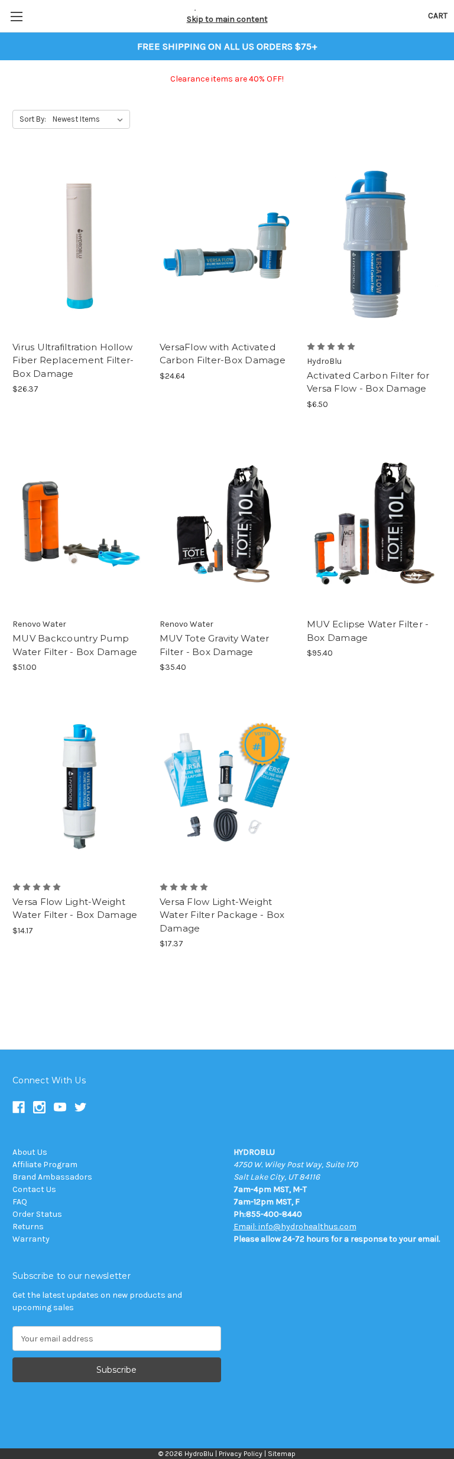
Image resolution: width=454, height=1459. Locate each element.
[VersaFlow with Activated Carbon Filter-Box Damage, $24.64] (227, 246)
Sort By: (33, 119)
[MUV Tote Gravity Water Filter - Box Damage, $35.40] (227, 523)
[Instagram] (39, 1107)
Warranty (31, 1239)
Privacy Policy (240, 1454)
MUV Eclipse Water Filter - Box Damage (368, 630)
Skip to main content (227, 19)
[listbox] (90, 119)
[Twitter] (80, 1107)
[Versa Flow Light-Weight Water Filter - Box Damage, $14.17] (79, 786)
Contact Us (34, 1189)
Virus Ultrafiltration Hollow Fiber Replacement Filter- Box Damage (73, 360)
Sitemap (282, 1454)
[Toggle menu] (16, 16)
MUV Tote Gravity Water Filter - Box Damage (215, 645)
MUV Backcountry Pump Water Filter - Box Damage (74, 645)
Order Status (37, 1214)
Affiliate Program (44, 1165)
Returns (28, 1227)
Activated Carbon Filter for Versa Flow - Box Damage (368, 382)
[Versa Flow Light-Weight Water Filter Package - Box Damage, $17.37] (227, 786)
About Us (29, 1152)
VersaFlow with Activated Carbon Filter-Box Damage (223, 353)
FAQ (19, 1202)
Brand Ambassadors (52, 1177)
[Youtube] (60, 1107)
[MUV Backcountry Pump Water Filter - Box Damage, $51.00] (79, 523)
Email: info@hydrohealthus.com (295, 1227)
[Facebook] (18, 1107)
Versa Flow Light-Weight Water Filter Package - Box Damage (222, 915)
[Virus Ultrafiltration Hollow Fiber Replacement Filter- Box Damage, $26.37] (79, 246)
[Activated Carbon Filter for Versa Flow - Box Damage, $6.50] (374, 246)
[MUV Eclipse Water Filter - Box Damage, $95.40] (374, 523)
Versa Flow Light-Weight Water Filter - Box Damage (74, 908)
